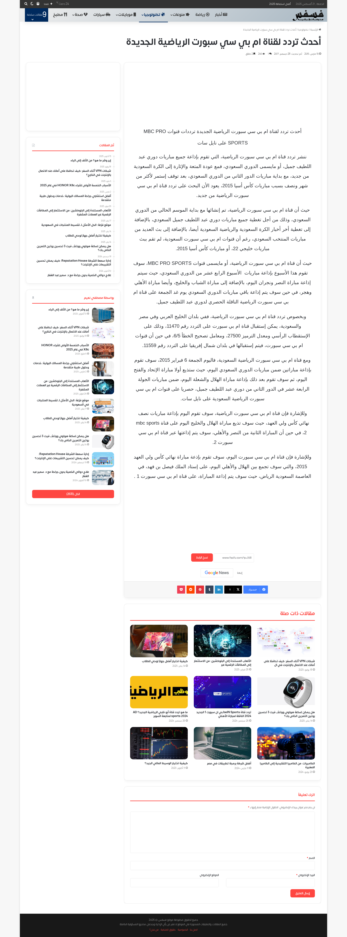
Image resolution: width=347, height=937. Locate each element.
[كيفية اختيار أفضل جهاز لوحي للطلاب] (159, 641)
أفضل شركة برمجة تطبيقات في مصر (229, 763)
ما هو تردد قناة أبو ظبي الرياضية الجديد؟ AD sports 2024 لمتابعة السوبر (160, 714)
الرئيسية (314, 30)
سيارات (99, 15)
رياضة (200, 15)
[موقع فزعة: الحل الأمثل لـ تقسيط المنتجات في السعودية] (103, 406)
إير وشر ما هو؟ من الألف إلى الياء (68, 309)
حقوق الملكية (168, 930)
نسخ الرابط (202, 557)
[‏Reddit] (191, 590)
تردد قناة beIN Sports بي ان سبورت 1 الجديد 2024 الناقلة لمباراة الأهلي (223, 714)
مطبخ (58, 15)
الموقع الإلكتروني (209, 875)
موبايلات (126, 15)
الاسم (311, 858)
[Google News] (217, 572)
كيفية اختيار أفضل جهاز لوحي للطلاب (165, 661)
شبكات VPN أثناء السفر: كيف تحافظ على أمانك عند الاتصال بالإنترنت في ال (289, 663)
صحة (79, 15)
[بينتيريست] (200, 590)
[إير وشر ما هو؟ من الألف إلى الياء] (103, 315)
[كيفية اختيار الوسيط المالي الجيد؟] (159, 743)
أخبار (219, 15)
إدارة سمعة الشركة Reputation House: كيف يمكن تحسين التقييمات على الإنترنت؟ (62, 456)
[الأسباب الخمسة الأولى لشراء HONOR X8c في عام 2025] (103, 350)
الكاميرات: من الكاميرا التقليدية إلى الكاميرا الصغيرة (287, 765)
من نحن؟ (154, 930)
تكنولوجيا (152, 15)
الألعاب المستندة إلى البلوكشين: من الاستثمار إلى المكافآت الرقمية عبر (222, 663)
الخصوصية (183, 930)
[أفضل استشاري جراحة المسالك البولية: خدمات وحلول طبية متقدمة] (103, 368)
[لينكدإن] (219, 590)
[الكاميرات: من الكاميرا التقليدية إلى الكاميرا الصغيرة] (286, 743)
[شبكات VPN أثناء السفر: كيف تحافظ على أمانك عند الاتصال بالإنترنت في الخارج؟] (286, 641)
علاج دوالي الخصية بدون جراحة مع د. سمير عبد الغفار (61, 474)
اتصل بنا (194, 930)
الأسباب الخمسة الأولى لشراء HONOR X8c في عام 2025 (65, 347)
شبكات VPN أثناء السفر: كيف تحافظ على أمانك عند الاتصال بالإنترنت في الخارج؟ (63, 329)
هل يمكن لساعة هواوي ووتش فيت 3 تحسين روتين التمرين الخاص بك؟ (286, 714)
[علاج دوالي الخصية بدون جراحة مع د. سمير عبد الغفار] (103, 477)
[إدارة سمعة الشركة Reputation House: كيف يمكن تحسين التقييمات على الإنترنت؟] (103, 459)
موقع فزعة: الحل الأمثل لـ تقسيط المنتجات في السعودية (63, 402)
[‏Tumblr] (209, 590)
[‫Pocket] (181, 590)
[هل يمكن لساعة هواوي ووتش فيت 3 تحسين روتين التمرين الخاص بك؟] (286, 692)
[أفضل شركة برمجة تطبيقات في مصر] (222, 743)
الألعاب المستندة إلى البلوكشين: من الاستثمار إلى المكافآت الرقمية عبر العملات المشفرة (63, 385)
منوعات (179, 15)
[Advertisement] (222, 90)
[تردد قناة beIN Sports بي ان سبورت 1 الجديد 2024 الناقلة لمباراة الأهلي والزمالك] (222, 692)
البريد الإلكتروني (305, 875)
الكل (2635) (73, 494)
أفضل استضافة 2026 (280, 4)
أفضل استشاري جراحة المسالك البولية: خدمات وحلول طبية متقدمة (61, 365)
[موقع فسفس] (308, 15)
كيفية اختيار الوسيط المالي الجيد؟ (166, 763)
